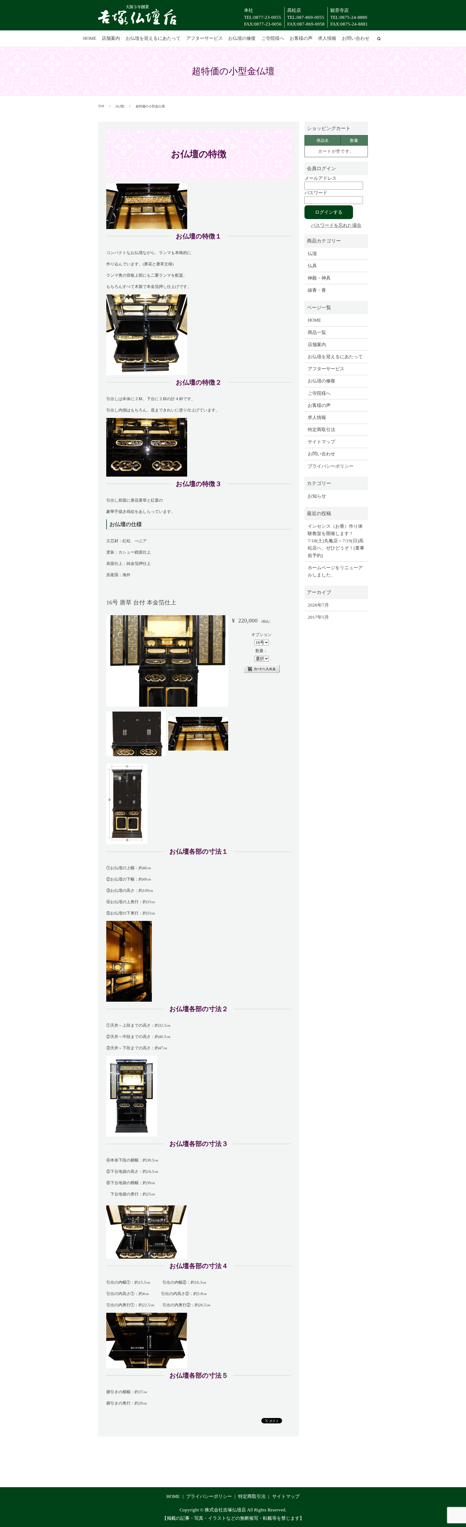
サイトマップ (321, 441)
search (379, 38)
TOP (101, 106)
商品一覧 (317, 332)
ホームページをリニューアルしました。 (335, 571)
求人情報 (327, 38)
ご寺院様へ (272, 38)
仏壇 (120, 106)
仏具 (312, 265)
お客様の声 (301, 38)
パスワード (315, 192)
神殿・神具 (319, 278)
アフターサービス (204, 38)
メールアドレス (320, 178)
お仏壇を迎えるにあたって (153, 38)
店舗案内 (111, 38)
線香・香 (317, 290)
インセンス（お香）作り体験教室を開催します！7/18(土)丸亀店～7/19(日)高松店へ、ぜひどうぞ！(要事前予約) (336, 541)
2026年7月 (318, 605)
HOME (89, 38)
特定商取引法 (321, 429)
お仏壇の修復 (242, 38)
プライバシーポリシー (331, 466)
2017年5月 (318, 617)
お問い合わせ (355, 38)
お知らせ (317, 496)
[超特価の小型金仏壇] (167, 660)
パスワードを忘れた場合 (336, 225)
